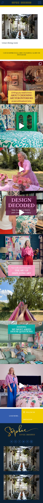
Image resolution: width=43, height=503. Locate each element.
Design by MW (21, 500)
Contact (17, 474)
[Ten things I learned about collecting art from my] (21, 82)
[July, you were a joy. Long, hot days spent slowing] (21, 299)
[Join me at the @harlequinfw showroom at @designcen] (21, 212)
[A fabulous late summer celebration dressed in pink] (21, 169)
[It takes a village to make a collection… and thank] (21, 385)
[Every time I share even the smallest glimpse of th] (21, 342)
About (24, 474)
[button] (39, 2)
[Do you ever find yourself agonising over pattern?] (21, 126)
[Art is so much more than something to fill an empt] (21, 255)
